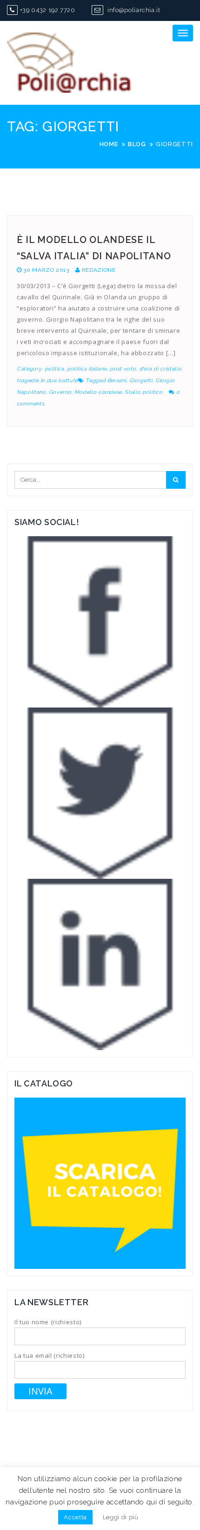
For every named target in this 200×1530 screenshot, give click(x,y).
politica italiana (87, 369)
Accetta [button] (75, 1517)
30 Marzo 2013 (46, 270)
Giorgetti (141, 380)
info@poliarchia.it (133, 10)
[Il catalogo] (100, 1182)
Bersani (117, 380)
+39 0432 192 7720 (47, 10)
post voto (123, 369)
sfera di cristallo (160, 369)
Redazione (99, 270)
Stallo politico (143, 392)
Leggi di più (121, 1517)
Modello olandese (98, 392)
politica (54, 369)
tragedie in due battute (47, 380)
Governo (60, 392)
